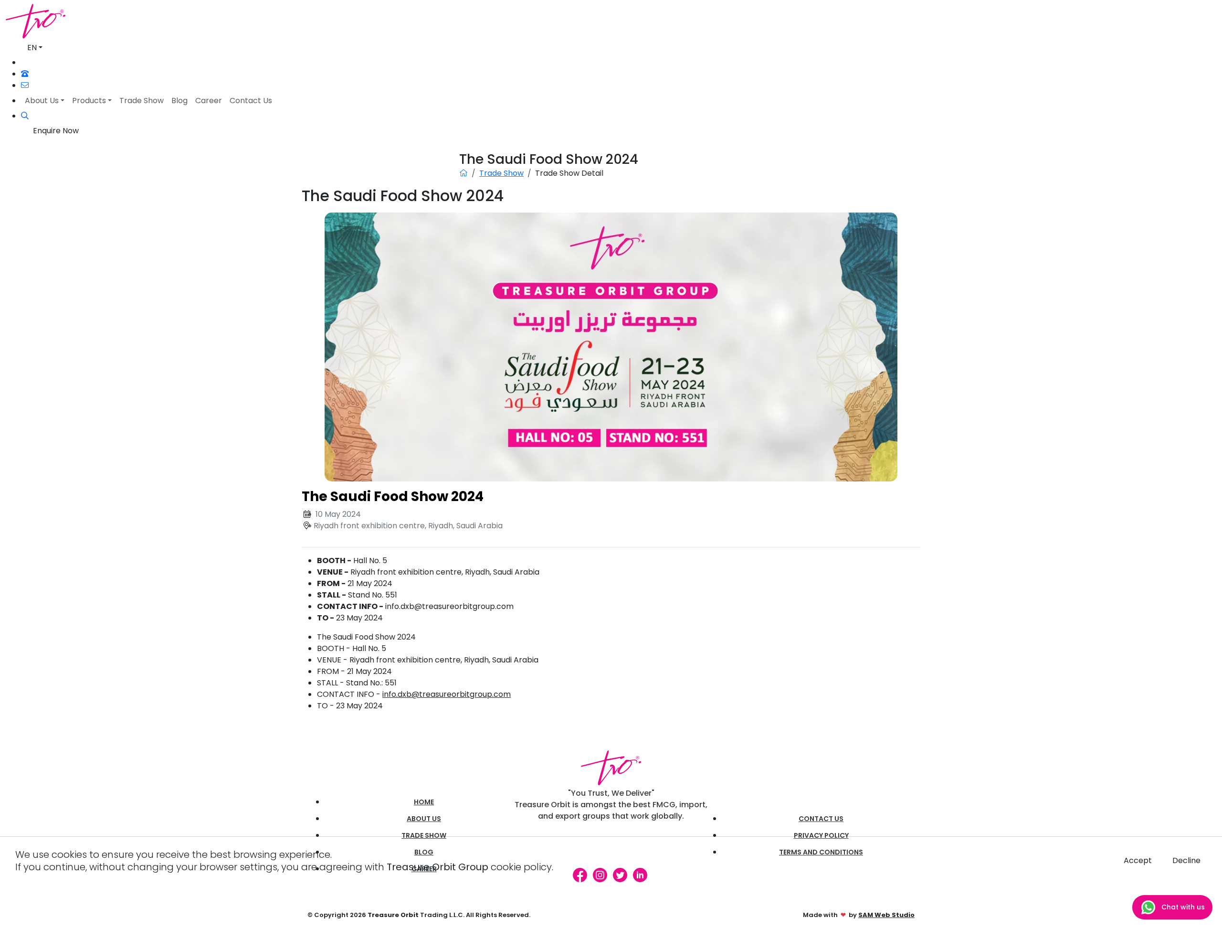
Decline (1186, 860)
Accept (1138, 860)
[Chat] (25, 62)
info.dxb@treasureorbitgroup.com (446, 694)
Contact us (821, 818)
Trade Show (501, 173)
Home (424, 802)
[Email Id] (25, 85)
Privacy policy (821, 835)
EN (32, 47)
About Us (424, 818)
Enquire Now (56, 130)
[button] (25, 115)
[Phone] (25, 73)
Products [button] (89, 100)
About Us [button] (42, 100)
